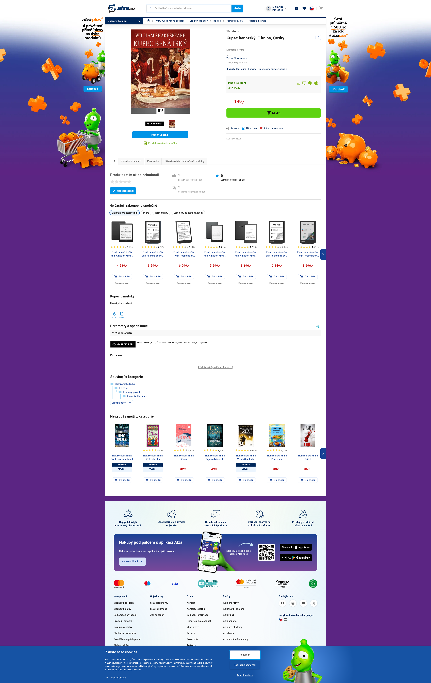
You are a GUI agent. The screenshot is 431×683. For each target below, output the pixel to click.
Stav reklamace (158, 609)
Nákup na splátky (123, 627)
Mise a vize (193, 627)
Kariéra (191, 633)
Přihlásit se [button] (277, 10)
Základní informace (197, 615)
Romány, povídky (235, 21)
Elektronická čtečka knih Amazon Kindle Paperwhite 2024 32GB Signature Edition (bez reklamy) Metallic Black (215, 254)
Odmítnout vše (245, 675)
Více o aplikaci (130, 561)
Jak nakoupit (157, 615)
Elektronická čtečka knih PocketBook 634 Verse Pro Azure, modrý (152, 254)
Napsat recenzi (125, 190)
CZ (285, 619)
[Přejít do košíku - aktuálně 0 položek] (321, 8)
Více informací (118, 677)
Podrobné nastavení (245, 665)
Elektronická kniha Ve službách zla (246, 457)
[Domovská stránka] (148, 21)
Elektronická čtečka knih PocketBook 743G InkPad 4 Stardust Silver (183, 254)
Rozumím (245, 654)
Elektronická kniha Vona (184, 457)
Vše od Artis (232, 31)
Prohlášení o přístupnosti (127, 639)
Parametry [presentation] (153, 161)
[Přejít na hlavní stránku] (122, 8)
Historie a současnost (199, 621)
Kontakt (191, 602)
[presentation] (114, 161)
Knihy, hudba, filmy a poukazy (170, 21)
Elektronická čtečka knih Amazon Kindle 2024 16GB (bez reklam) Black (246, 254)
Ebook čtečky (121, 283)
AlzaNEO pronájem (233, 609)
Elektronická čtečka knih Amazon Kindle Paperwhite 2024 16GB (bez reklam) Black (122, 254)
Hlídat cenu (252, 128)
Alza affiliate (230, 621)
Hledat (237, 8)
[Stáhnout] (114, 313)
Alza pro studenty (232, 627)
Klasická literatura (257, 21)
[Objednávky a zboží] (297, 8)
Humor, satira (263, 69)
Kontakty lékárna (196, 609)
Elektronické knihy (199, 21)
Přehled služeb (122, 645)
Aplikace (191, 645)
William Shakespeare (236, 58)
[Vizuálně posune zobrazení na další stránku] (323, 254)
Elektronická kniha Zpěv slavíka (153, 457)
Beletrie (217, 21)
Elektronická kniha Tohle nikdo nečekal (122, 457)
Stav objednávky (159, 602)
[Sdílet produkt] (318, 37)
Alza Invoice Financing (235, 639)
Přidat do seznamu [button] (274, 128)
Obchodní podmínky (125, 633)
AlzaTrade (229, 633)
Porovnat (235, 128)
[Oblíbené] (304, 8)
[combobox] (188, 8)
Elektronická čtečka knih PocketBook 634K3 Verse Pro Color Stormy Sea (307, 254)
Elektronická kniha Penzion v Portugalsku (277, 457)
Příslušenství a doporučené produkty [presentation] (184, 161)
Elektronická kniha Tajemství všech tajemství (215, 457)
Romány (252, 69)
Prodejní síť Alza (123, 621)
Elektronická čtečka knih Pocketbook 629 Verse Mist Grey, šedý (277, 254)
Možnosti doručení (124, 602)
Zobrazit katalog (117, 21)
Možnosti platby (122, 609)
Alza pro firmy (231, 602)
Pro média (192, 639)
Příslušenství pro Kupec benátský (215, 367)
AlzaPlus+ (228, 615)
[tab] (114, 161)
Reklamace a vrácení (125, 615)
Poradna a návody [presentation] (131, 161)
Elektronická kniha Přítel (308, 457)
